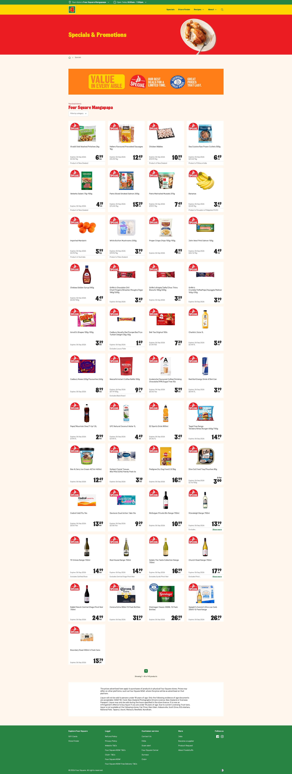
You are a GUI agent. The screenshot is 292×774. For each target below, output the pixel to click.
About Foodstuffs (185, 750)
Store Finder (184, 9)
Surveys (145, 755)
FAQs (144, 741)
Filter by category (76, 113)
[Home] (69, 57)
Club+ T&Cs (110, 755)
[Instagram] (222, 736)
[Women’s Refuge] (222, 770)
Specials (171, 9)
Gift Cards (72, 736)
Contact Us (146, 736)
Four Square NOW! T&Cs (115, 750)
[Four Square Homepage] (72, 9)
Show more (217, 530)
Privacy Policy (111, 741)
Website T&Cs (111, 746)
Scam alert (146, 746)
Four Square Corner (150, 750)
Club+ (144, 759)
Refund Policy (111, 736)
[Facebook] (217, 736)
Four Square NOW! (112, 759)
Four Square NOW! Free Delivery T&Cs (121, 764)
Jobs (180, 736)
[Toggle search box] (222, 9)
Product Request (185, 746)
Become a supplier (186, 741)
